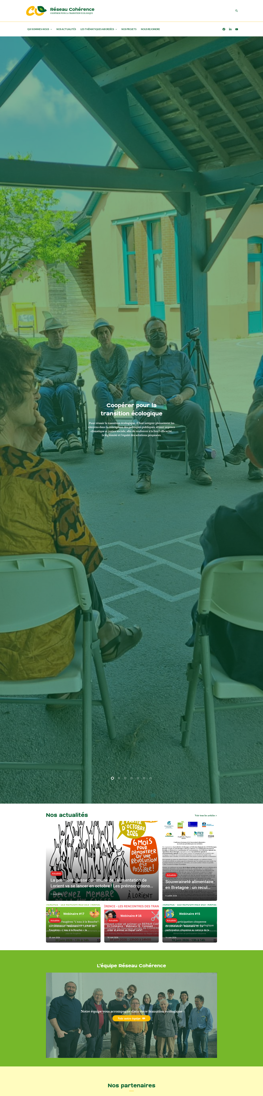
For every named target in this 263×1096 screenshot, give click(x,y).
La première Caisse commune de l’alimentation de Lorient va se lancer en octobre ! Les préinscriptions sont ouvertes (100, 883)
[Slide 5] (138, 778)
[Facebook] (224, 29)
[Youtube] (236, 29)
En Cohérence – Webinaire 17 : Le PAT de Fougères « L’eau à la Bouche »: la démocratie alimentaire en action (72, 928)
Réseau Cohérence (72, 9)
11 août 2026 (56, 894)
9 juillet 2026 (171, 896)
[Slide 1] (112, 778)
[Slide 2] (119, 778)
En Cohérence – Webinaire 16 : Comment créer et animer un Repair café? (130, 928)
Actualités (56, 873)
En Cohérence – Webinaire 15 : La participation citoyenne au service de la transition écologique (187, 928)
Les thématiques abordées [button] (97, 29)
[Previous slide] (4, 420)
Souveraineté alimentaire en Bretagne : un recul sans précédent (189, 884)
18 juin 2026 (112, 937)
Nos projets (128, 29)
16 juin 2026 (170, 937)
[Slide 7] (150, 778)
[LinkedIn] (230, 29)
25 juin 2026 (54, 937)
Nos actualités (66, 29)
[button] (236, 11)
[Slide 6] (144, 778)
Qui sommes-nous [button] (38, 29)
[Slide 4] (131, 778)
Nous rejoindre (150, 29)
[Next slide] (258, 420)
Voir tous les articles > (206, 815)
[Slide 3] (125, 778)
